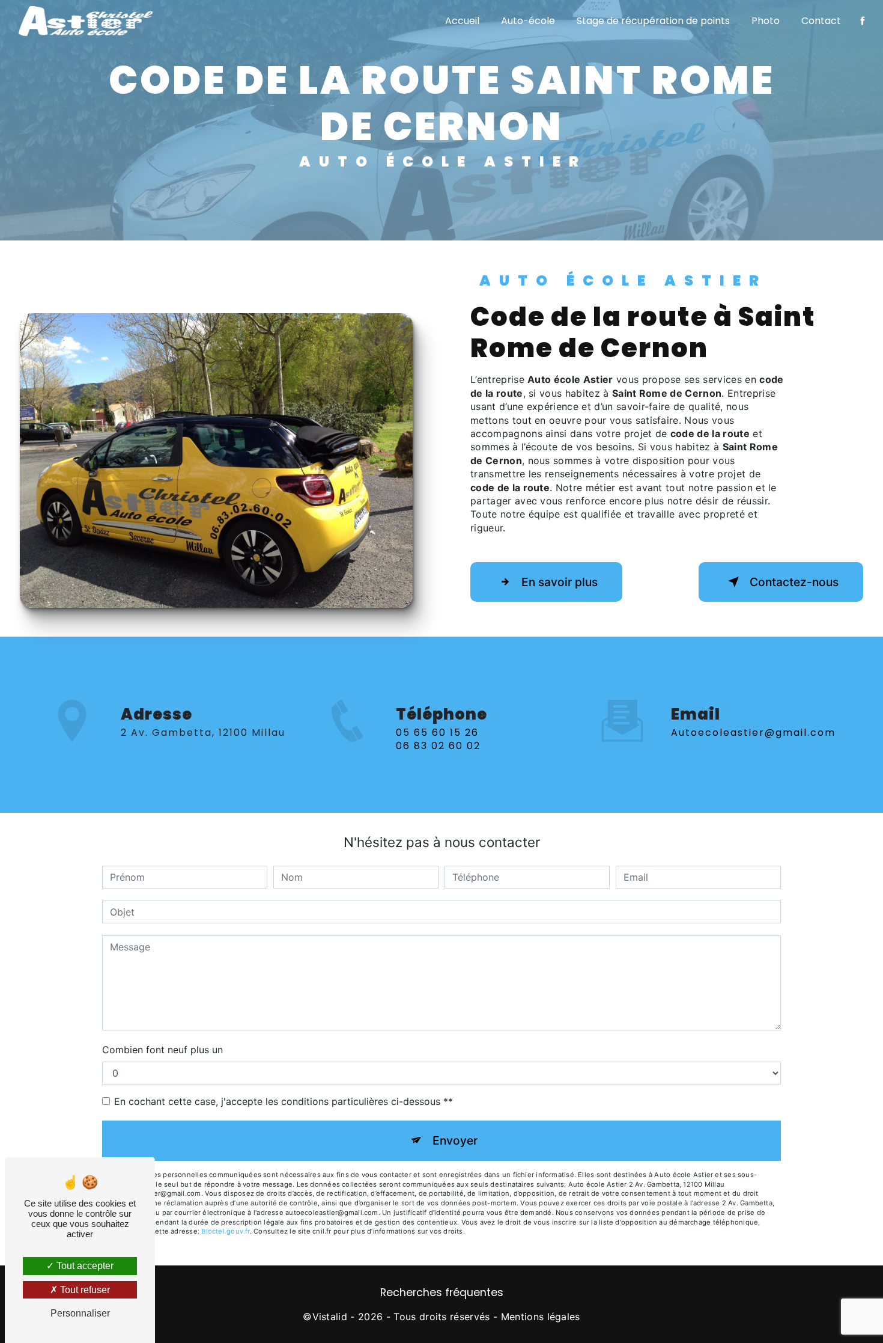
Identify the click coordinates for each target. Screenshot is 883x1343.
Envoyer (455, 1140)
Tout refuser (84, 1290)
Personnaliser (80, 1313)
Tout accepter (84, 1266)
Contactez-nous (794, 582)
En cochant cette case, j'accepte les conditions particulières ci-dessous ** (283, 1101)
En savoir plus (559, 582)
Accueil (462, 21)
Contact (821, 21)
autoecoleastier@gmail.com (753, 732)
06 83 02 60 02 (438, 746)
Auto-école (528, 21)
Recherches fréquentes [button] (441, 1292)
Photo (765, 21)
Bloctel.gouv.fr (225, 1231)
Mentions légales (540, 1317)
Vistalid (330, 1317)
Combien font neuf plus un (162, 1050)
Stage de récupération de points (653, 21)
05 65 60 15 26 (437, 732)
